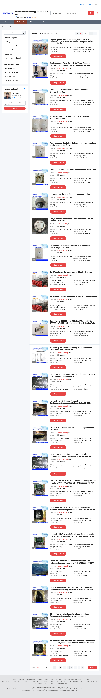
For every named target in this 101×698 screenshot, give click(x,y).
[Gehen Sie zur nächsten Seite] (95, 33)
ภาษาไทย (40, 683)
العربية (87, 681)
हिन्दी (35, 683)
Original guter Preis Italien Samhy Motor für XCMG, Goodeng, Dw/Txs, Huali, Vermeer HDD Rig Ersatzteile (71, 41)
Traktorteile (8, 54)
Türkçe (46, 683)
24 (38, 668)
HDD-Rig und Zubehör (11, 42)
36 (42, 668)
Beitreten (89, 4)
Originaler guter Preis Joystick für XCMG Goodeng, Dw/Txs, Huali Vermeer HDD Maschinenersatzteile (70, 64)
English (14, 681)
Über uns (33, 22)
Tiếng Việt (53, 683)
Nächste (91, 668)
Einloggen (82, 4)
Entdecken (45, 22)
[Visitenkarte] (25, 89)
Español (46, 681)
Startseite (8, 22)
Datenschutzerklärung (43, 679)
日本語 (33, 681)
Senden (15, 108)
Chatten (17, 98)
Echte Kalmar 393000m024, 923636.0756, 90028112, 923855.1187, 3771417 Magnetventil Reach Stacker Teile (72, 322)
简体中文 (20, 681)
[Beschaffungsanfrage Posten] (97, 13)
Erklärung (21, 679)
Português (59, 681)
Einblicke (86, 679)
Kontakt (56, 22)
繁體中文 (27, 681)
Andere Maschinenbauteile (13, 58)
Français (39, 681)
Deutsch (52, 681)
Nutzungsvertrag (30, 679)
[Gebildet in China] (14, 4)
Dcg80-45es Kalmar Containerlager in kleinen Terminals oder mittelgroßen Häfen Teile (72, 375)
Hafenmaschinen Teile (11, 46)
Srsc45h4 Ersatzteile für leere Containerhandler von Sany (73, 170)
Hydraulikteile (9, 50)
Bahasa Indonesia (63, 683)
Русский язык (74, 681)
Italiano (66, 681)
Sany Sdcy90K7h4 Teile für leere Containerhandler (70, 194)
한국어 (81, 681)
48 (47, 668)
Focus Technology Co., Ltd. (49, 687)
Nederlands (94, 681)
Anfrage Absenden (58, 56)
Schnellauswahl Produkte (75, 679)
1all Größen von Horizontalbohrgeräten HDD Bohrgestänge (73, 296)
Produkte (21, 22)
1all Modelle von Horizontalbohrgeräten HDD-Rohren (71, 272)
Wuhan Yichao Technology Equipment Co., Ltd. (32, 13)
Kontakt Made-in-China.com (58, 679)
